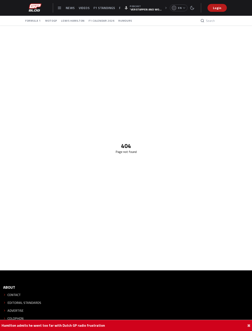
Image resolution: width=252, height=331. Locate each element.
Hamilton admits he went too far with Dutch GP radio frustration (53, 325)
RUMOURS (125, 20)
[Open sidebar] (59, 8)
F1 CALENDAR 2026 (101, 20)
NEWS (70, 8)
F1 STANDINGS (104, 8)
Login (217, 8)
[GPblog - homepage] (35, 8)
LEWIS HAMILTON (73, 20)
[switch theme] (192, 8)
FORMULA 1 (33, 20)
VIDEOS (84, 8)
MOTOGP (51, 20)
